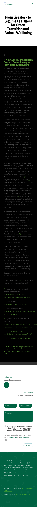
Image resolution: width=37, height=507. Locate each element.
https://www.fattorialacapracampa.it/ (18, 338)
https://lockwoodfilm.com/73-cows (15, 304)
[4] (19, 196)
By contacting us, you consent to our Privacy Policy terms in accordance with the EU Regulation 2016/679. (20, 428)
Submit (28, 445)
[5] (5, 331)
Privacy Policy (13, 437)
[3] (29, 180)
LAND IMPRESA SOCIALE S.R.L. (23, 494)
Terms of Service (25, 437)
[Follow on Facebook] (6, 385)
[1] (28, 115)
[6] (20, 280)
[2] (5, 302)
